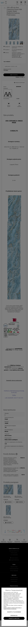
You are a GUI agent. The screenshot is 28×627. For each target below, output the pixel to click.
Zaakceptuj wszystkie (14, 618)
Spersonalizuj (14, 615)
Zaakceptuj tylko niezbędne (14, 611)
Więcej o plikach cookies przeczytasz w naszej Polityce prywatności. (12, 608)
